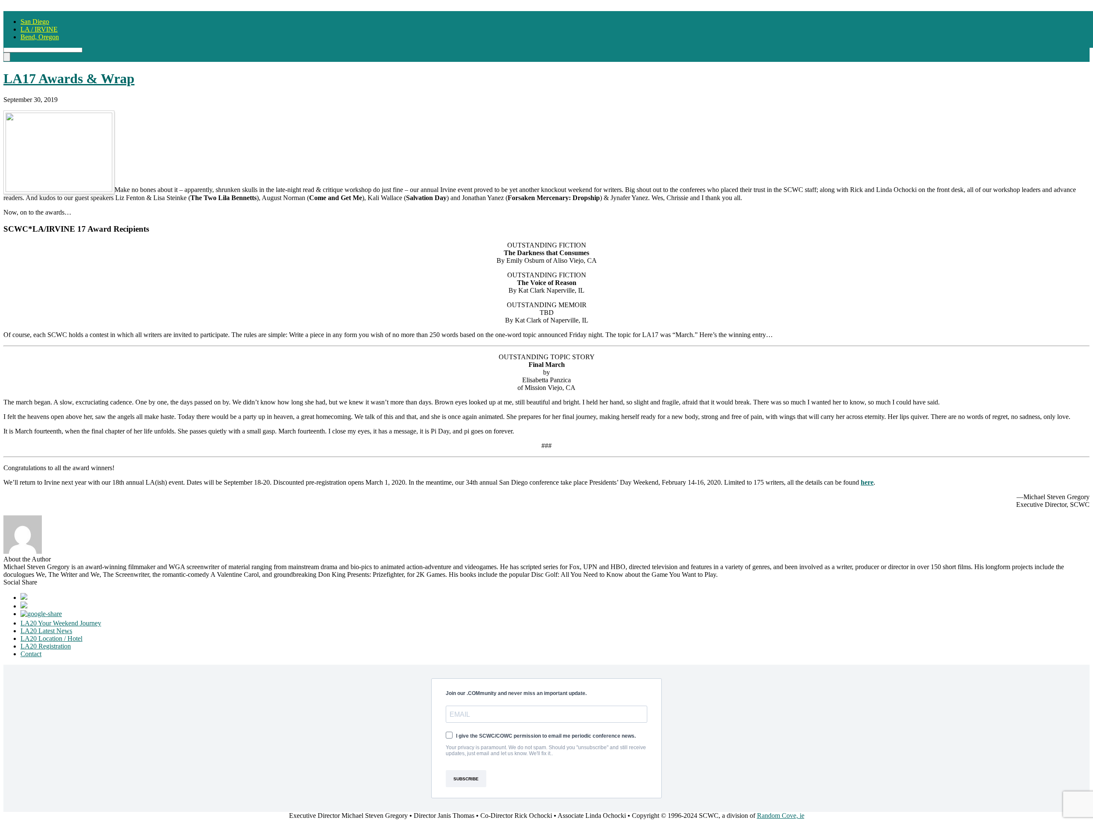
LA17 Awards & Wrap (68, 78)
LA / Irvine (39, 29)
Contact (30, 653)
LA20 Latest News (46, 630)
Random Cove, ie (780, 815)
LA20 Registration (45, 646)
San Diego (34, 21)
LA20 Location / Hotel (51, 638)
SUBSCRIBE (466, 778)
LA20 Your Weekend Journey (60, 623)
